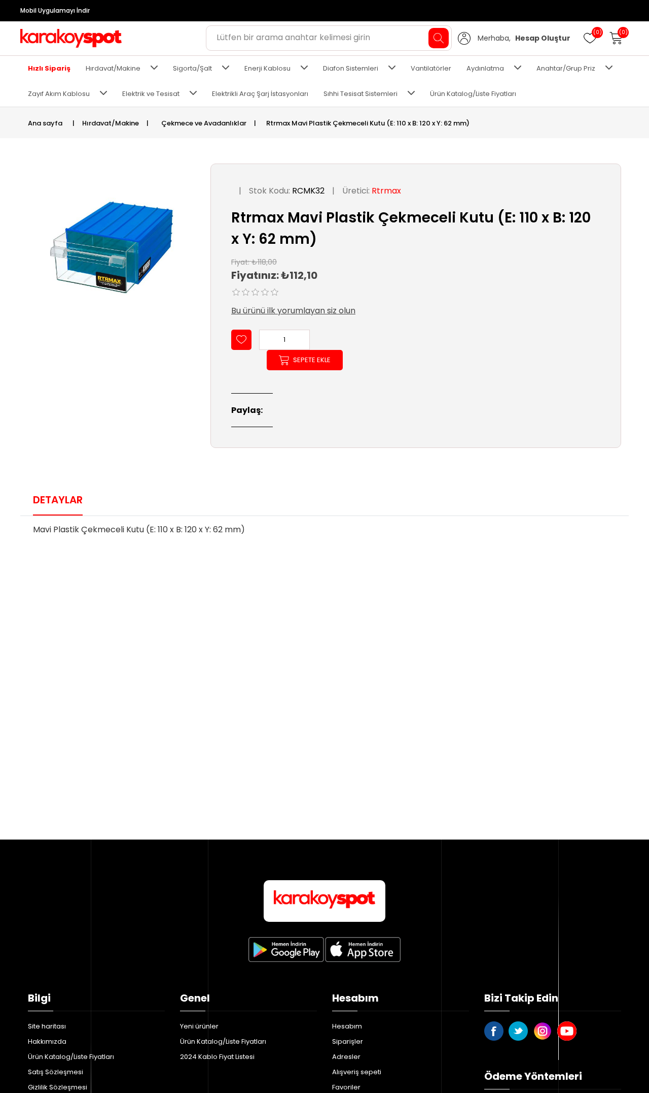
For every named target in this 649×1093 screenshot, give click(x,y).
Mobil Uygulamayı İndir (55, 10)
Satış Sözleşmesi (55, 1072)
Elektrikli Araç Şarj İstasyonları (260, 94)
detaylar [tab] (58, 500)
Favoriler (346, 1087)
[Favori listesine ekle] (241, 340)
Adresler (346, 1057)
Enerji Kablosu (267, 68)
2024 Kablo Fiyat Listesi (217, 1057)
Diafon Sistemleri (350, 68)
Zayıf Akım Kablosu (59, 94)
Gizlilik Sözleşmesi (57, 1087)
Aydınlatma (485, 68)
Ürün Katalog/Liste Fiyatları (473, 94)
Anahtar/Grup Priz (565, 68)
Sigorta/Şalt (192, 68)
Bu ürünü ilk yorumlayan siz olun (293, 310)
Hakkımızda (47, 1041)
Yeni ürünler (199, 1026)
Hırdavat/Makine (113, 68)
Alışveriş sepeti (356, 1072)
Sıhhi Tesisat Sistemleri (360, 94)
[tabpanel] (324, 533)
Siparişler (347, 1041)
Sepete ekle (312, 360)
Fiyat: (240, 261)
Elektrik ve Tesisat (150, 94)
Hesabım (347, 1026)
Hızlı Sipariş (49, 68)
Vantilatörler (431, 68)
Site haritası (47, 1026)
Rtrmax (386, 191)
